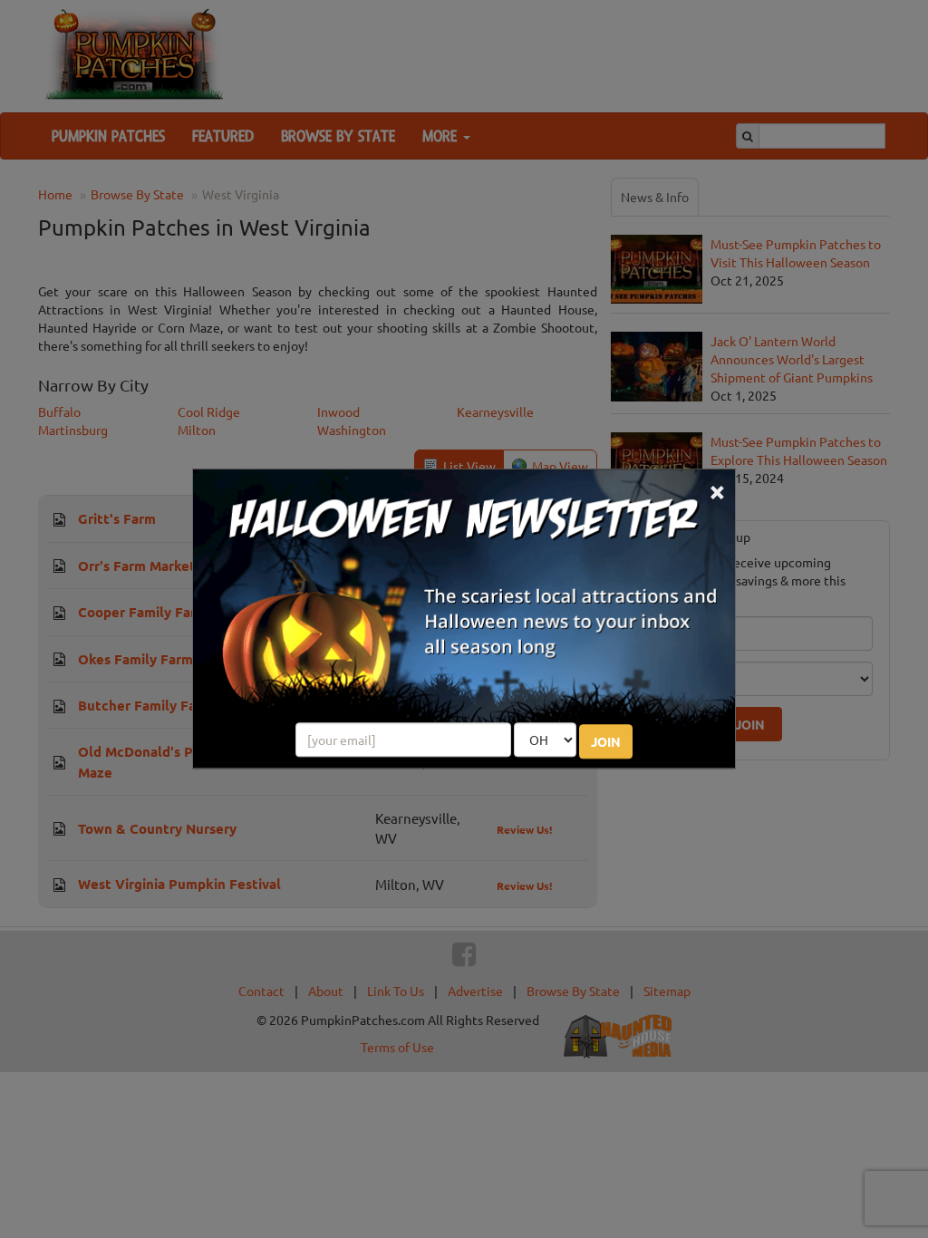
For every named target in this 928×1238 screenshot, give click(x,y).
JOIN (606, 742)
